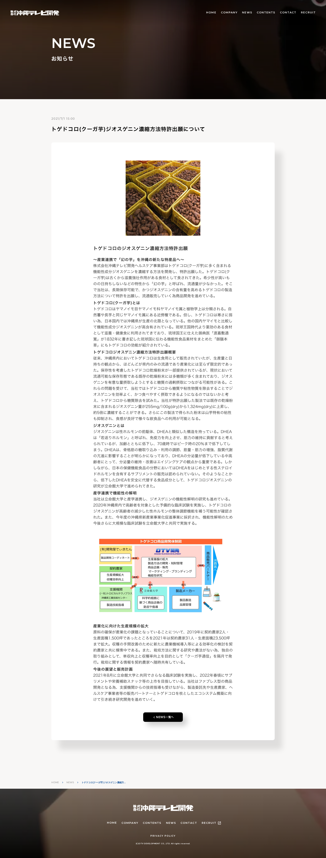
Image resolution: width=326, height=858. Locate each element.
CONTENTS (266, 12)
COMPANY (229, 12)
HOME (211, 12)
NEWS (247, 12)
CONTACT (288, 12)
